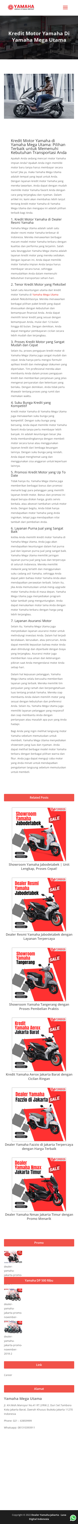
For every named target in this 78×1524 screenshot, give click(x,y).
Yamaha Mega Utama (45, 294)
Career (8, 1375)
